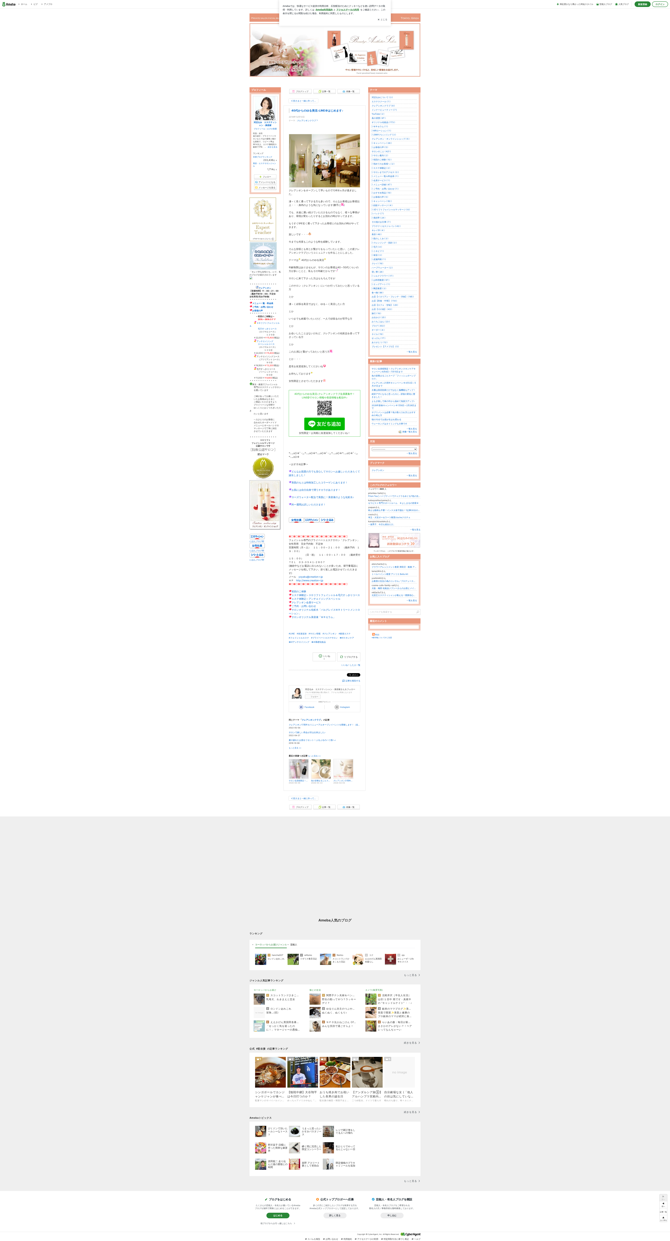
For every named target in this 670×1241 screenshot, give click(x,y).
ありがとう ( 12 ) (379, 342)
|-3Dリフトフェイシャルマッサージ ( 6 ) (391, 209)
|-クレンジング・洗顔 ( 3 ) (384, 242)
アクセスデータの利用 (367, 1239)
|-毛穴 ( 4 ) (377, 247)
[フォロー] (394, 541)
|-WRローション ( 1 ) (381, 130)
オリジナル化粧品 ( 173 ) (383, 122)
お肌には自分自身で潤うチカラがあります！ (316, 489)
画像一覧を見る (409, 432)
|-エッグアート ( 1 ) (381, 284)
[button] (663, 1218)
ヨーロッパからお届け (265, 990)
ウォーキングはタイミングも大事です (389, 423)
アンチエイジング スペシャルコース (262, 343)
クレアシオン (378, 470)
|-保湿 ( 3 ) (377, 255)
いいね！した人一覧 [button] (350, 665)
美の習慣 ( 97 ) (378, 118)
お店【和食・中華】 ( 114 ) (384, 300)
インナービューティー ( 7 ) (384, 110)
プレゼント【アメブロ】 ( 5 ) (385, 346)
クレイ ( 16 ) (377, 263)
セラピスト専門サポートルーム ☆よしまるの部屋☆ (393, 503)
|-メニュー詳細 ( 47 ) (382, 184)
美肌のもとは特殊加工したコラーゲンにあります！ (320, 482)
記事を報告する (353, 680)
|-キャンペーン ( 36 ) (382, 143)
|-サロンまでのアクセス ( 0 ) (385, 172)
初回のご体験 (299, 591)
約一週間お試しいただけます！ (309, 504)
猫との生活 (315, 990)
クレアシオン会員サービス (306, 602)
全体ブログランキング (262, 157)
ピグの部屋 (272, 129)
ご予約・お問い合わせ (304, 606)
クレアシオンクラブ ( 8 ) (383, 105)
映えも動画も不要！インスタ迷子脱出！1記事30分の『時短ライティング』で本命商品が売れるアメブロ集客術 (394, 510)
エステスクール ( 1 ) (381, 101)
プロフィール (259, 129)
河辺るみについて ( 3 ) (382, 97)
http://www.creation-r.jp (309, 580)
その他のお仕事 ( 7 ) (381, 222)
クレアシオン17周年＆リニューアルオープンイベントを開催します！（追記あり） (324, 724)
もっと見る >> (295, 748)
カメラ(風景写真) (374, 990)
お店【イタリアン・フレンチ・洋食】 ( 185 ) (393, 296)
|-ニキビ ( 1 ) (378, 251)
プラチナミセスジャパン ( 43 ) (386, 226)
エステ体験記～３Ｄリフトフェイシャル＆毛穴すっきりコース (326, 595)
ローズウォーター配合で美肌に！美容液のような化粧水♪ (323, 497)
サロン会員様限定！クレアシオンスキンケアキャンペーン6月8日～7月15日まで (394, 370)
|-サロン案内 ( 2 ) (380, 155)
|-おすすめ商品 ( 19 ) (381, 192)
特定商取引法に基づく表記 (396, 1239)
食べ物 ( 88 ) (377, 292)
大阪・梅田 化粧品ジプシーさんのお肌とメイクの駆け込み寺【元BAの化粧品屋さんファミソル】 (394, 588)
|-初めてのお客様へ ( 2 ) (383, 163)
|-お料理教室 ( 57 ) (380, 280)
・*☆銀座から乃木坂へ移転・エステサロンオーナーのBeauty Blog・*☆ (335, 45)
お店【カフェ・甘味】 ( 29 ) (385, 305)
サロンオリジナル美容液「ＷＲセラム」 (314, 617)
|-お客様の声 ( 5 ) (380, 147)
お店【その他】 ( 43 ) (382, 309)
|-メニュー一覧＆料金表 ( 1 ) (385, 176)
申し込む (392, 1215)
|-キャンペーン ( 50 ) (382, 201)
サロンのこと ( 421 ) (381, 151)
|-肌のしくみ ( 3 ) (380, 238)
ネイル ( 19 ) (377, 334)
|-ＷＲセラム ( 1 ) (380, 126)
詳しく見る (335, 1215)
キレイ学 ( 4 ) (378, 230)
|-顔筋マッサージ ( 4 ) (382, 205)
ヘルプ (417, 1239)
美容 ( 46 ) (376, 234)
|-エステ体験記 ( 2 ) (381, 168)
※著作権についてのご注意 (382, 637)
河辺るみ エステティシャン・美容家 (265, 124)
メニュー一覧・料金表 (262, 303)
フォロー (314, 696)
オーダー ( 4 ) (378, 330)
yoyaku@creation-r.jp (311, 576)
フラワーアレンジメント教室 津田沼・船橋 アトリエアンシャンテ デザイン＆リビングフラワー (394, 567)
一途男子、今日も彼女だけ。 (381, 524)
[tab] (271, 944)
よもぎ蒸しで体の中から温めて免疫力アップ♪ (393, 401)
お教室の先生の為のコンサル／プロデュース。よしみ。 (394, 581)
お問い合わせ (332, 1239)
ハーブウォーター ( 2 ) (382, 267)
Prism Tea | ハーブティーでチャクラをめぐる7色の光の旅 (394, 496)
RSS (377, 634)
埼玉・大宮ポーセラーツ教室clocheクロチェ (389, 517)
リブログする (351, 656)
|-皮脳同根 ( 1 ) (379, 259)
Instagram (345, 707)
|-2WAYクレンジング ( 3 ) (384, 134)
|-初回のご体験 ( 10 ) (381, 159)
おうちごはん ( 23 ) (381, 321)
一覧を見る (412, 351)
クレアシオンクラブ (306, 120)
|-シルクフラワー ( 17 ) (382, 276)
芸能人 (293, 944)
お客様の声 (257, 310)
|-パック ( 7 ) (378, 213)
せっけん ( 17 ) (378, 338)
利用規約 (348, 1239)
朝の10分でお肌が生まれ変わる (386, 419)
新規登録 (642, 4)
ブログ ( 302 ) (378, 325)
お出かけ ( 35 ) (379, 317)
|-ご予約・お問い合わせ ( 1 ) (385, 188)
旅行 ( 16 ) (376, 313)
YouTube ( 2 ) (378, 114)
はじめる (277, 1215)
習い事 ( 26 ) (377, 272)
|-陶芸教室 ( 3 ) (379, 288)
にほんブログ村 (257, 541)
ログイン (660, 4)
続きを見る (272, 147)
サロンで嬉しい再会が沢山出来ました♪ (307, 732)
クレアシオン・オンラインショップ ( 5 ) (390, 139)
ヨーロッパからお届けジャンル (271, 944)
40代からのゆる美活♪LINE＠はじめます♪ (317, 110)
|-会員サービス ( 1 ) (381, 180)
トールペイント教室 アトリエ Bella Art (390, 574)
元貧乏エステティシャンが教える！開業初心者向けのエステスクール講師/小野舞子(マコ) (394, 595)
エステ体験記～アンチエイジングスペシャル (316, 598)
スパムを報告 (314, 1239)
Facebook (309, 707)
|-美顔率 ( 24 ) (378, 217)
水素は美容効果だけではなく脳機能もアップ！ (394, 390)
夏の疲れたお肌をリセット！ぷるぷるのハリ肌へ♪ (312, 740)
